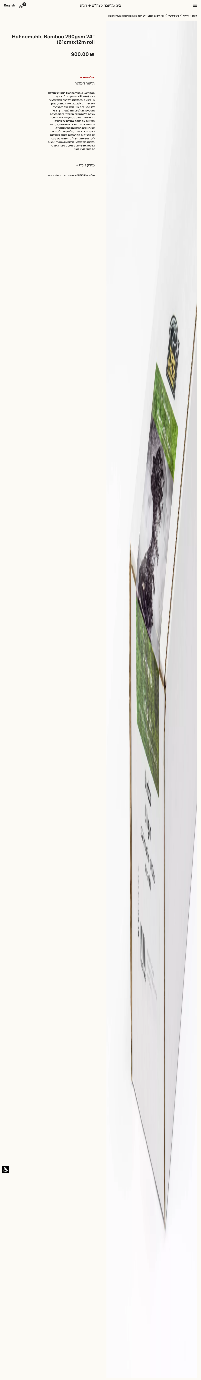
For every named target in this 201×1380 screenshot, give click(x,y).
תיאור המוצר (85, 83)
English (9, 5)
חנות (194, 16)
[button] (21, 6)
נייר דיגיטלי (173, 16)
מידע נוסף (86, 165)
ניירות (186, 16)
